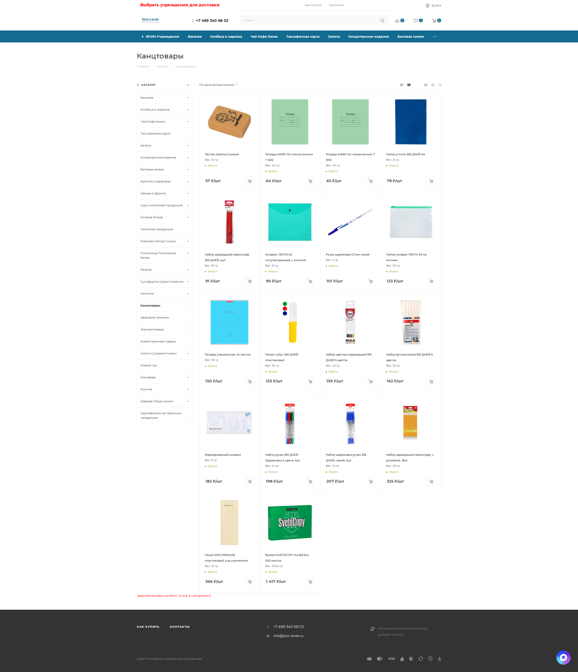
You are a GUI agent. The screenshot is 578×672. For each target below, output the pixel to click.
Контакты (179, 626)
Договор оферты (391, 634)
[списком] (433, 84)
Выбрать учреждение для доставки (180, 4)
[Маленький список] (402, 84)
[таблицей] (440, 84)
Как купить (148, 626)
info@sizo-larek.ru (288, 636)
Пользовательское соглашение (403, 628)
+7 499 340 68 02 (212, 21)
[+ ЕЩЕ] (434, 36)
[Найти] (382, 20)
